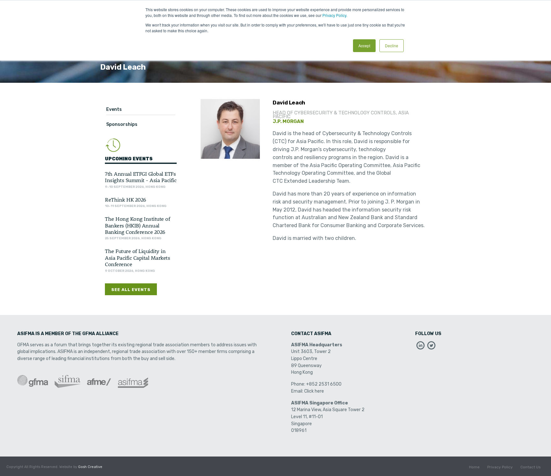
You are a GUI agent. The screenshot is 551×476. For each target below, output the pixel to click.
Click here (314, 391)
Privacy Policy (500, 467)
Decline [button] (391, 45)
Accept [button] (364, 45)
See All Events (131, 289)
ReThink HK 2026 (125, 199)
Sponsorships (121, 124)
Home (474, 467)
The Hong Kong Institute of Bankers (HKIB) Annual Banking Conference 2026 (137, 225)
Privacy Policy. (334, 15)
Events (114, 109)
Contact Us (530, 467)
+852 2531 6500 (324, 384)
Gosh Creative (90, 467)
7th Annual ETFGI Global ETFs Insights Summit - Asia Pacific (140, 176)
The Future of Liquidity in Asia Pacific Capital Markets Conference (137, 257)
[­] (420, 347)
